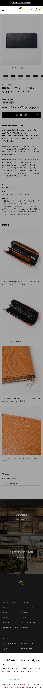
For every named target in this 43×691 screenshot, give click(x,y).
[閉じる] (40, 656)
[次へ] (36, 3)
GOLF (5, 607)
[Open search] (32, 9)
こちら (9, 679)
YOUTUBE (28, 648)
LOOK (5, 612)
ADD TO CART (21, 115)
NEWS (5, 617)
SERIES (25, 602)
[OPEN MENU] (3, 10)
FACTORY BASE (28, 622)
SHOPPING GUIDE (10, 627)
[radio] (3, 102)
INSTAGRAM (11, 643)
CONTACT (26, 627)
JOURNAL (26, 612)
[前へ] (7, 3)
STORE (6, 622)
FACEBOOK (29, 643)
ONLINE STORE (9, 602)
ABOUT (25, 617)
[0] (39, 9)
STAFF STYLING (28, 607)
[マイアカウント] (36, 8)
